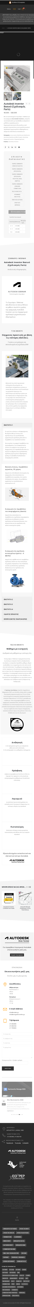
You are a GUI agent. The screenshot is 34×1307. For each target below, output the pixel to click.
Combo (28, 1275)
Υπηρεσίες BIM (6, 1295)
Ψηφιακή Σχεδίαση (19, 139)
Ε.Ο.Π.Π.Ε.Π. (24, 1284)
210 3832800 (12, 1024)
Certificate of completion (10, 1275)
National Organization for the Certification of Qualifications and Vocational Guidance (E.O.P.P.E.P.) (18, 1206)
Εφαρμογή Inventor (9, 139)
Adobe (24, 1269)
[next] (29, 103)
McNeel (16, 1188)
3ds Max (18, 1269)
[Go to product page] (9, 898)
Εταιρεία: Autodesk (23, 137)
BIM (18, 1272)
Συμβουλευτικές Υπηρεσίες (10, 1292)
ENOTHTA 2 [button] (8, 599)
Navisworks (6, 1281)
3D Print (5, 1269)
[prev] (26, 103)
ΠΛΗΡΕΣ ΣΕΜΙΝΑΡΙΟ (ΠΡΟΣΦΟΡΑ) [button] (17, 170)
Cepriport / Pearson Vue (24, 1188)
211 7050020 (12, 1028)
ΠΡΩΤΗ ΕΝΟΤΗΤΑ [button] (17, 191)
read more (10, 1111)
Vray (13, 1284)
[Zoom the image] (17, 2)
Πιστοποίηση (6, 1289)
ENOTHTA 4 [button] (8, 609)
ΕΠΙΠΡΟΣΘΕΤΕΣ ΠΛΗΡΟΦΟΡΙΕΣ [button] (15, 619)
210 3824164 (12, 1026)
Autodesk (11, 141)
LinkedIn (12, 147)
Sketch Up (26, 1281)
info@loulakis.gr (14, 1012)
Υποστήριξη (15, 1295)
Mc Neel (21, 1278)
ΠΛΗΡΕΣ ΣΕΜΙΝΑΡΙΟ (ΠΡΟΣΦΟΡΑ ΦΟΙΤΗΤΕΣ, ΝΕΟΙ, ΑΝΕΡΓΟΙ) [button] (17, 177)
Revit (12, 1281)
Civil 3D (22, 1275)
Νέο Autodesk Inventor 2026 (18, 1100)
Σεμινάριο (14, 1289)
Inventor (16, 141)
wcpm (14, 135)
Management (13, 1278)
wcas (11, 135)
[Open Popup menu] (14, 9)
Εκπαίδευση (20, 135)
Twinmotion (6, 1284)
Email (18, 147)
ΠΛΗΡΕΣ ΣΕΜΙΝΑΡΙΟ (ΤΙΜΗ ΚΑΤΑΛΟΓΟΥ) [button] (17, 165)
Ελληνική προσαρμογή (9, 1287)
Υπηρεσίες (22, 1292)
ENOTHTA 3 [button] (8, 604)
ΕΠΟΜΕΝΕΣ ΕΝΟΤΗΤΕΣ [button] (17, 196)
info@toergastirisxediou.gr (17, 1014)
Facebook (5, 147)
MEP (27, 1278)
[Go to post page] (17, 1089)
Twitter (8, 147)
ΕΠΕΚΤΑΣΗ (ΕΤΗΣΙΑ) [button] (17, 200)
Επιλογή (12, 902)
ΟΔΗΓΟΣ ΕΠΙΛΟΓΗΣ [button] (11, 614)
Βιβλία (18, 1284)
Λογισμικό (20, 1287)
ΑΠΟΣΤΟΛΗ (8, 1068)
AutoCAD (5, 1272)
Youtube (18, 1143)
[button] (6, 78)
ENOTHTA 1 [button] (8, 425)
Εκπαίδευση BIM (13, 137)
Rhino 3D (18, 1281)
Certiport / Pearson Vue (14, 1202)
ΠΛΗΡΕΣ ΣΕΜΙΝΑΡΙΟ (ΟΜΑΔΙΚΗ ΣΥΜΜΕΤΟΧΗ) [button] (17, 186)
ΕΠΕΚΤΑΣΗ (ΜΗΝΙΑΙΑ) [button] (17, 204)
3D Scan (11, 1269)
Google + (15, 147)
